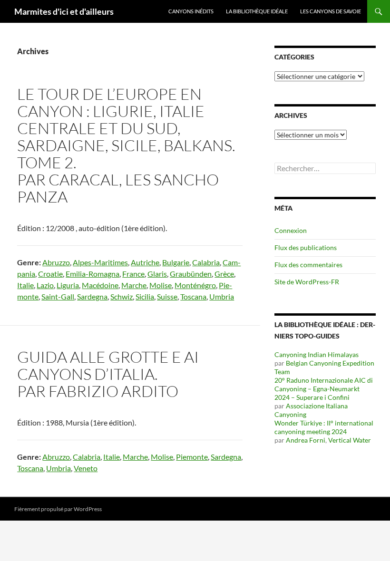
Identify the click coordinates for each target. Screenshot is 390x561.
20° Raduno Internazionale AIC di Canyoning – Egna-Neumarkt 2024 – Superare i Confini (323, 388)
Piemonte (192, 456)
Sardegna (92, 296)
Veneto (86, 468)
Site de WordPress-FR (306, 282)
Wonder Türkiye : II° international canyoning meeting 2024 (323, 427)
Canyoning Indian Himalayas (316, 354)
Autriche (145, 262)
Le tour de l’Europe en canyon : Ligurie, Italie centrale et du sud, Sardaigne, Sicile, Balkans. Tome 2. (126, 128)
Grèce (224, 273)
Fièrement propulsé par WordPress (58, 509)
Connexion (290, 230)
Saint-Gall (57, 296)
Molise (160, 285)
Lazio (45, 285)
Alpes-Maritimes (100, 262)
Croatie (50, 273)
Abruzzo (56, 262)
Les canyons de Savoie (330, 11)
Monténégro (195, 285)
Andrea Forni (305, 440)
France (133, 273)
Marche (133, 285)
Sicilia (145, 296)
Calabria (206, 262)
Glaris (157, 273)
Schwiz (121, 296)
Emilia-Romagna (92, 273)
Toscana (193, 296)
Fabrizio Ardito (113, 391)
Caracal (84, 179)
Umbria (221, 296)
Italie (25, 285)
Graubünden (191, 273)
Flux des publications (305, 247)
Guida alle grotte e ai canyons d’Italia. (108, 365)
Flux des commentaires (308, 265)
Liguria (68, 285)
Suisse (167, 296)
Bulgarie (175, 262)
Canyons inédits (191, 11)
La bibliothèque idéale (257, 11)
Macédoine (100, 285)
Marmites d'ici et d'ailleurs (64, 11)
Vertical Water (349, 440)
